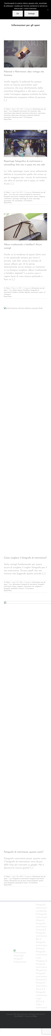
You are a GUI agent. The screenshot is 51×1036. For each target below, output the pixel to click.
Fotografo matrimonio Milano (41, 917)
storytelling (18, 201)
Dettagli (31, 14)
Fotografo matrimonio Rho (41, 936)
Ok (17, 14)
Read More (8, 119)
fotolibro (15, 292)
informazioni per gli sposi (17, 881)
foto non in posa (18, 194)
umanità (21, 588)
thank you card (17, 117)
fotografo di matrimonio (32, 194)
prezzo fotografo (32, 881)
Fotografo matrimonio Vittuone (41, 926)
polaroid (30, 115)
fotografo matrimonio (20, 111)
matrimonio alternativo (29, 113)
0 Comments (28, 117)
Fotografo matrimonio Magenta (41, 967)
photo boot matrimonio (19, 115)
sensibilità (14, 588)
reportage (15, 198)
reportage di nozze (26, 198)
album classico (17, 290)
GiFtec (35, 1016)
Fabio (8, 109)
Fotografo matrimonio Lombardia (41, 908)
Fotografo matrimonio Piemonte (41, 976)
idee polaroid (16, 113)
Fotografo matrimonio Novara (41, 986)
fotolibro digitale (24, 292)
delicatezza (16, 584)
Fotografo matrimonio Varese (41, 945)
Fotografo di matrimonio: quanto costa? (23, 852)
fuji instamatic (32, 111)
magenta (42, 196)
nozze (41, 292)
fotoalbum (26, 290)
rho (13, 201)
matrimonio (7, 198)
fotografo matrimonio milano (28, 196)
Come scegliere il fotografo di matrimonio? (25, 558)
